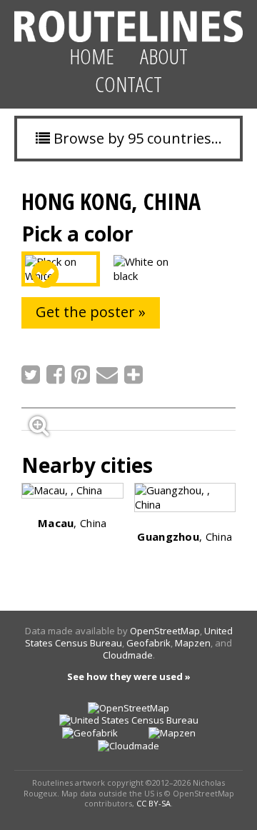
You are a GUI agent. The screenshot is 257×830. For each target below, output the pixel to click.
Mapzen (193, 642)
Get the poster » (91, 311)
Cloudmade (128, 655)
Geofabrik (148, 642)
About (164, 56)
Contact (128, 84)
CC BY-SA (153, 803)
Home (91, 56)
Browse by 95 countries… (136, 138)
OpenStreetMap (165, 630)
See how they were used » (129, 676)
